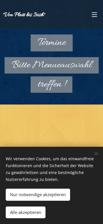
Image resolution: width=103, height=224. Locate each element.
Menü (94, 14)
